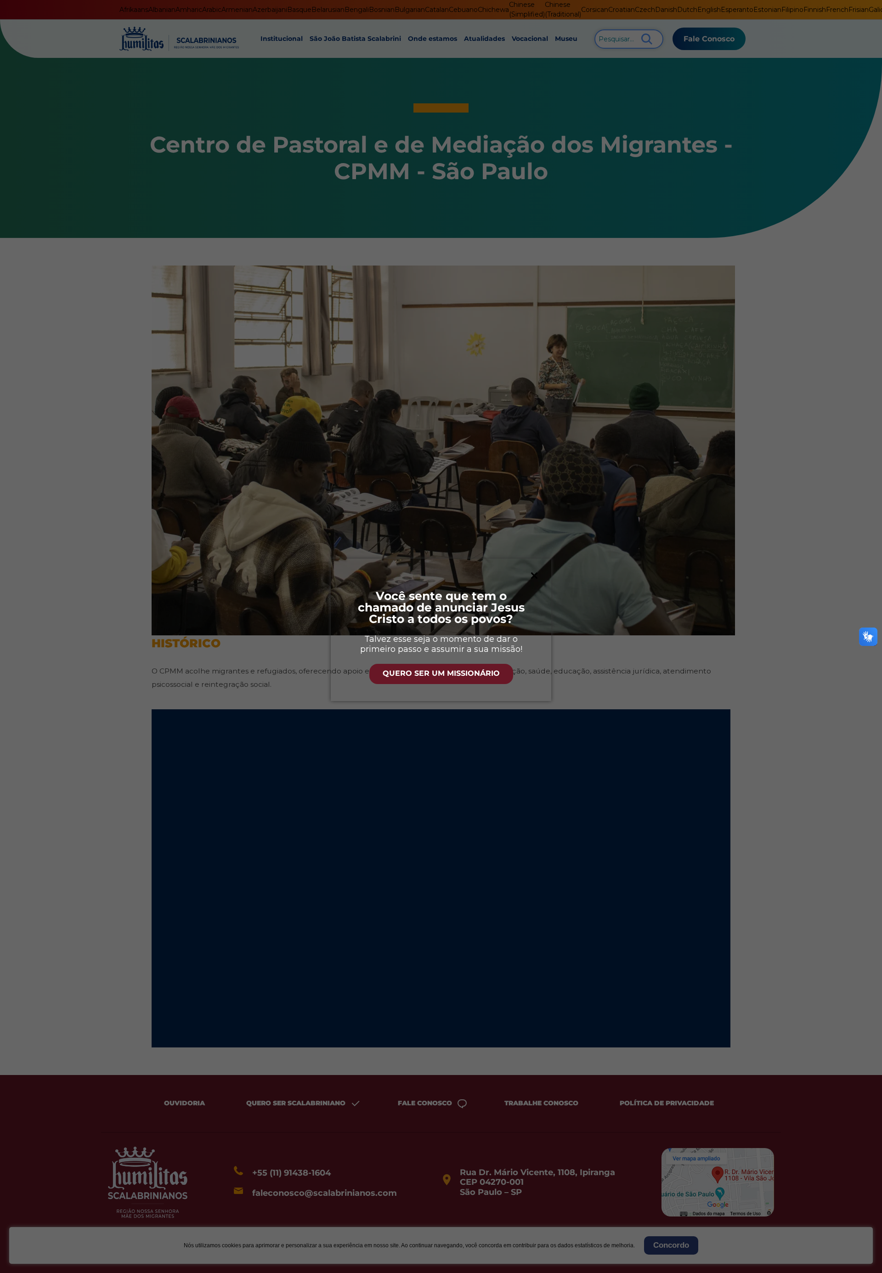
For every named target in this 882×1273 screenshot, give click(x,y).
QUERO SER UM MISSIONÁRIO (441, 673)
